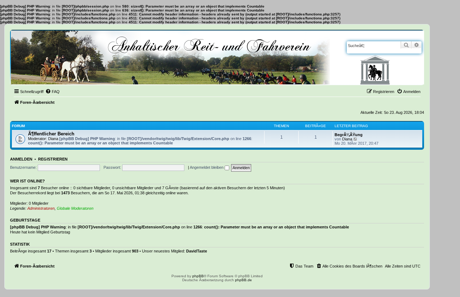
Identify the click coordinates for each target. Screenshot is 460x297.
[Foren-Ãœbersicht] (217, 57)
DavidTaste (196, 251)
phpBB (198, 276)
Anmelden (21, 159)
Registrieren (53, 159)
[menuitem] (52, 91)
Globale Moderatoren (75, 208)
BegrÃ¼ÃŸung (349, 135)
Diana (53, 138)
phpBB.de (243, 280)
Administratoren (41, 208)
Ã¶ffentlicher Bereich (51, 133)
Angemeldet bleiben (207, 167)
